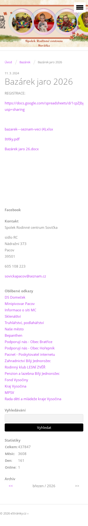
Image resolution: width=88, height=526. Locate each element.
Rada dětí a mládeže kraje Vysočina (33, 398)
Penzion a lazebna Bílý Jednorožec (32, 373)
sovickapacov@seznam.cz (25, 276)
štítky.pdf (12, 139)
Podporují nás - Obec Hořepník (30, 348)
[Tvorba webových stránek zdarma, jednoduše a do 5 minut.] (28, 513)
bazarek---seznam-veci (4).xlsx (29, 129)
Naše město (14, 329)
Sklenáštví (13, 316)
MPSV (9, 392)
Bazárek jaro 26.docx (22, 148)
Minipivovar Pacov (20, 303)
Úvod (8, 62)
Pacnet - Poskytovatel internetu (30, 354)
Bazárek (24, 62)
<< (11, 485)
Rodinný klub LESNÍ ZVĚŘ (25, 367)
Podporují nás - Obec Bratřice (28, 341)
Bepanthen (13, 335)
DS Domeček (15, 297)
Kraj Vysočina (15, 386)
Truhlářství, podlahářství (24, 322)
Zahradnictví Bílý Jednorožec (28, 360)
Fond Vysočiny (16, 379)
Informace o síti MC (20, 310)
